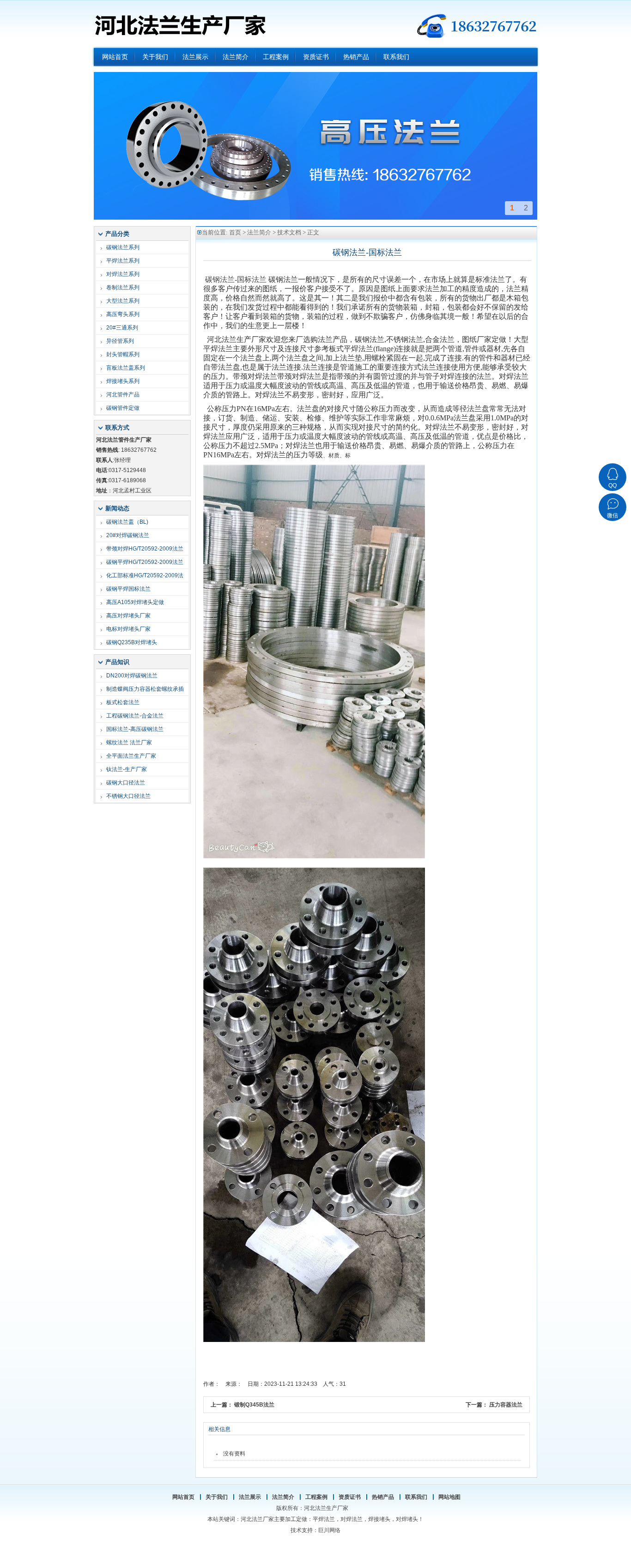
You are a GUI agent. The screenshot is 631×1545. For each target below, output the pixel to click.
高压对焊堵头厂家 (128, 615)
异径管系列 (120, 341)
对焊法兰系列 (123, 274)
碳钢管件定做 (123, 408)
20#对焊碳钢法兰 (127, 535)
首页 (235, 232)
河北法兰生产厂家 (179, 23)
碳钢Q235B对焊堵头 (131, 642)
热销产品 (383, 1497)
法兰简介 (259, 232)
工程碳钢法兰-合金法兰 (135, 716)
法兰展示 (250, 1497)
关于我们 (217, 1497)
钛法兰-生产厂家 (126, 769)
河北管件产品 (123, 394)
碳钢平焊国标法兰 (128, 589)
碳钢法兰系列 (123, 247)
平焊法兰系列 (123, 261)
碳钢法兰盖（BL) (127, 522)
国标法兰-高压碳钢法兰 (135, 729)
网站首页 (183, 1497)
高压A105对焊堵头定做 (135, 602)
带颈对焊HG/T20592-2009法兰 (144, 548)
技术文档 (289, 232)
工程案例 (316, 1497)
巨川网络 (329, 1530)
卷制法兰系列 (123, 287)
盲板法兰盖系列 (125, 368)
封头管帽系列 (123, 354)
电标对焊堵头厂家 (128, 629)
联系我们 (416, 1497)
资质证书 (350, 1497)
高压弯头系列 (123, 314)
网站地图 (449, 1497)
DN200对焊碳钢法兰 (132, 675)
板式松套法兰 (123, 702)
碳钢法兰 (220, 279)
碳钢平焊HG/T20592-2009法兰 (144, 562)
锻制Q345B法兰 (254, 1404)
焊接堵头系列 (123, 381)
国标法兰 (252, 279)
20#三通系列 (122, 327)
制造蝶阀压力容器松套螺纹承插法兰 (145, 690)
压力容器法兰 (505, 1404)
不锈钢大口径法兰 (128, 796)
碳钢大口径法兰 (125, 782)
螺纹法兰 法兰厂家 (129, 742)
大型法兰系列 (123, 301)
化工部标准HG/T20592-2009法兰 (144, 577)
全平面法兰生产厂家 (131, 756)
